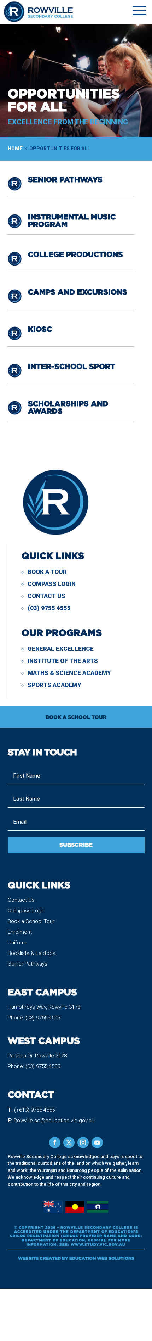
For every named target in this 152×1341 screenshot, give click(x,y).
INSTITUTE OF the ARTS (63, 660)
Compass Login (52, 583)
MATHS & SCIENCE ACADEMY (69, 672)
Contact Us (46, 595)
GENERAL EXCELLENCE (61, 648)
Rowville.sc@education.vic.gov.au (54, 1120)
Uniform (17, 942)
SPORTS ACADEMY (54, 684)
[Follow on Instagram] (83, 1142)
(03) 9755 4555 (49, 607)
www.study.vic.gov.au (98, 1244)
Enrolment (20, 932)
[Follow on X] (69, 1142)
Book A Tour (47, 571)
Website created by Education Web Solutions (76, 1258)
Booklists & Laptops (31, 953)
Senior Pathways (27, 964)
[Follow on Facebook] (54, 1142)
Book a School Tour (31, 921)
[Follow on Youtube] (97, 1142)
